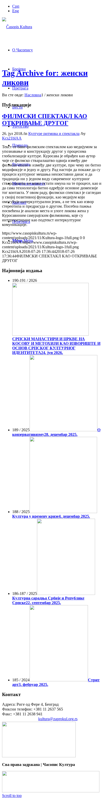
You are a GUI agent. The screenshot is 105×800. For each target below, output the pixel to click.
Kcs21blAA (12, 138)
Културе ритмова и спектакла (54, 133)
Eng (15, 11)
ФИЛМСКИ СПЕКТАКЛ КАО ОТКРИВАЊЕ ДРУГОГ (44, 119)
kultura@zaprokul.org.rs (57, 719)
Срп (15, 6)
